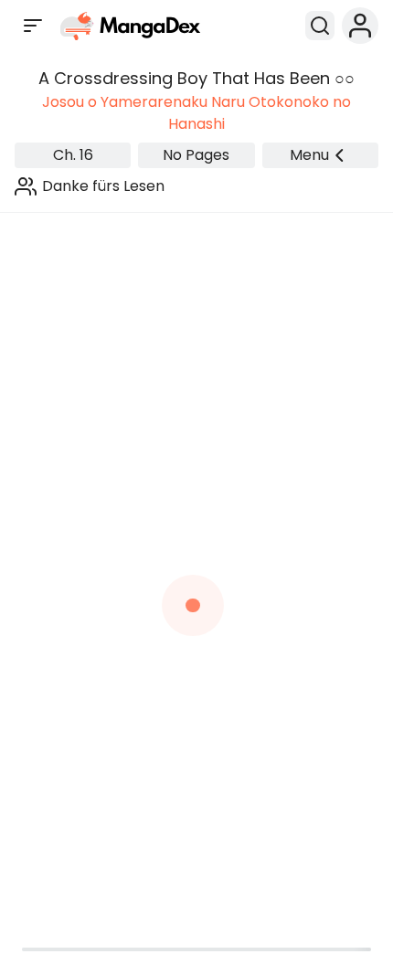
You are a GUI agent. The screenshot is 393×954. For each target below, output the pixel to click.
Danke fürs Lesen (103, 185)
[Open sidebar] (33, 25)
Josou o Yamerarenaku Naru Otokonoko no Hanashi (196, 112)
